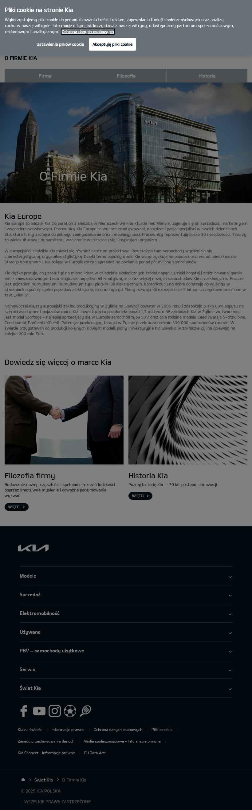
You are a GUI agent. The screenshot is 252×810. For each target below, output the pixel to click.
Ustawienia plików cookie (60, 44)
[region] (126, 27)
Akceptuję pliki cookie (112, 44)
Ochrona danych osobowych (88, 31)
